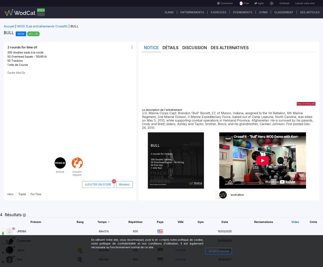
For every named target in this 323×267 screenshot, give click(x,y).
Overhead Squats (22, 56)
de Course (21, 64)
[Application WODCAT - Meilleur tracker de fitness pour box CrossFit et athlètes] (26, 12)
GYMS (263, 12)
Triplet (22, 194)
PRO (41, 14)
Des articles (310, 12)
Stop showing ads (306, 103)
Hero (10, 194)
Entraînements (192, 12)
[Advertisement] (229, 82)
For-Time (36, 194)
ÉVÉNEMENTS (242, 12)
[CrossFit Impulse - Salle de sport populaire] (77, 158)
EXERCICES (218, 12)
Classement (283, 12)
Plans (169, 12)
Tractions (17, 60)
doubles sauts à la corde (28, 52)
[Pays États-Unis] (160, 230)
